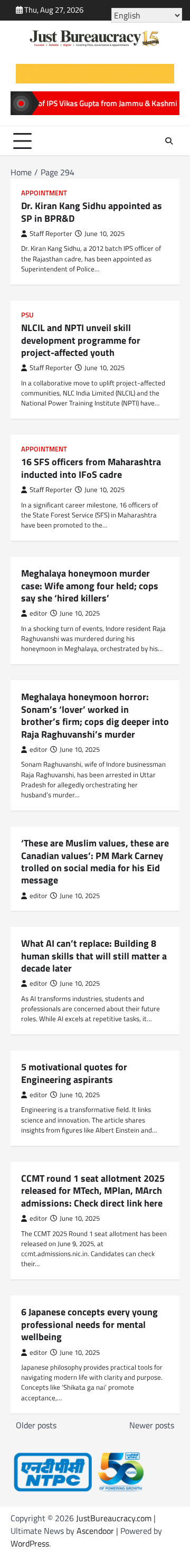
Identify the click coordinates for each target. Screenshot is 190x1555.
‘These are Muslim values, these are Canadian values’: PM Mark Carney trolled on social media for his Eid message (95, 861)
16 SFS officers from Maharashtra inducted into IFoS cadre (91, 468)
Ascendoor (95, 1530)
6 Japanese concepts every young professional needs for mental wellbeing (89, 1324)
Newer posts (151, 1425)
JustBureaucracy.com (113, 1518)
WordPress (30, 1543)
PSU (27, 315)
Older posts (36, 1425)
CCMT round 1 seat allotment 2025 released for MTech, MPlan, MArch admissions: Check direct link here (93, 1190)
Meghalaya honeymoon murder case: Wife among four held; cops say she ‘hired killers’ (89, 585)
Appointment (44, 193)
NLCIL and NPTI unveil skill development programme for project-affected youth (80, 340)
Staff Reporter (51, 234)
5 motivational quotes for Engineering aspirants (74, 1073)
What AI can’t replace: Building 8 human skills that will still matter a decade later (94, 955)
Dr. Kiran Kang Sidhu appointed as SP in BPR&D (91, 212)
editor (39, 613)
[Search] (169, 141)
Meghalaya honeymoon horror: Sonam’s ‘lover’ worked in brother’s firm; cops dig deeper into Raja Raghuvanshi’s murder (95, 715)
